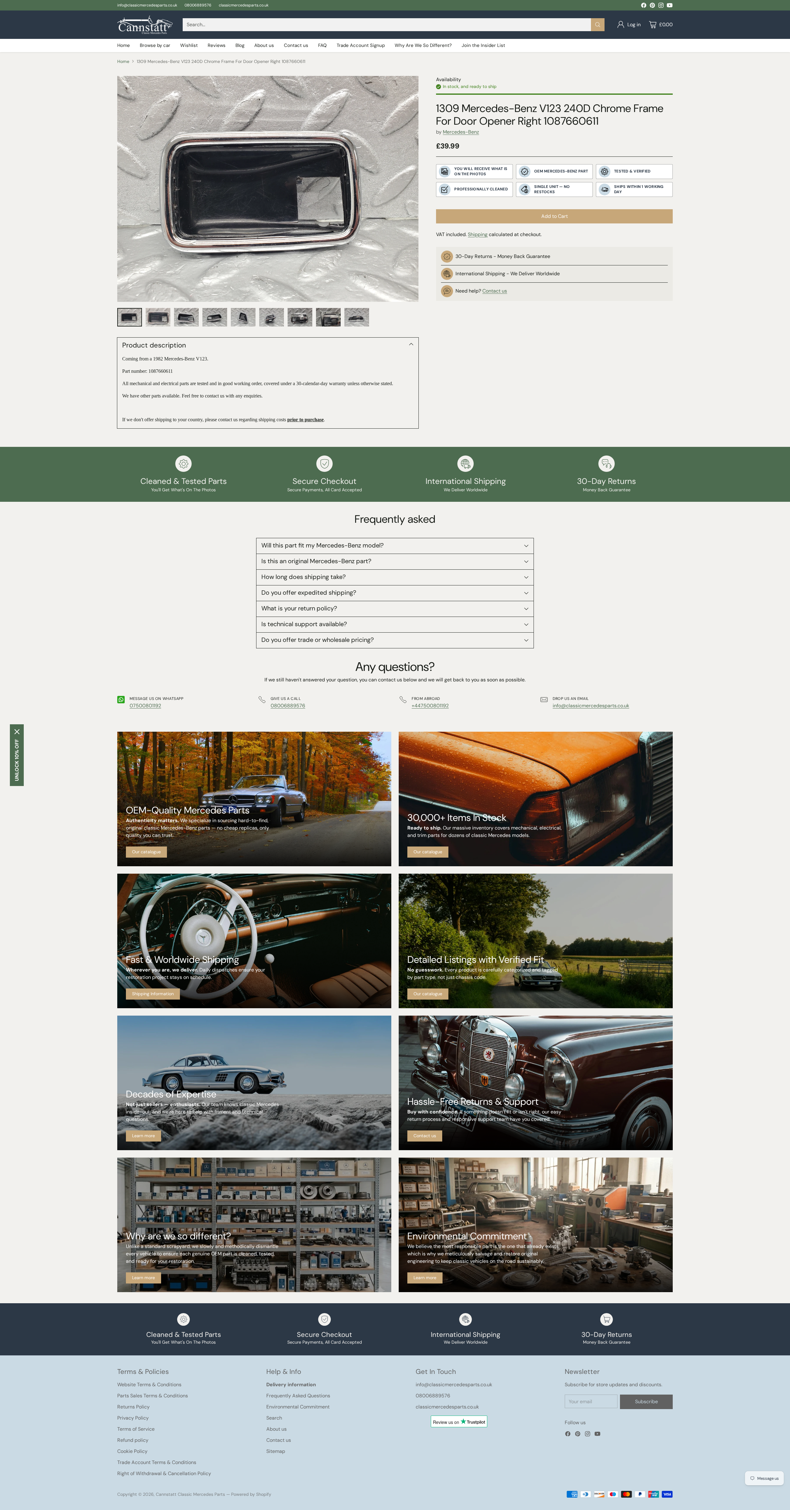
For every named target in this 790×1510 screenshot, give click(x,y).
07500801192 (145, 705)
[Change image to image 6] (271, 317)
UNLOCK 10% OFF (17, 760)
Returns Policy (133, 1407)
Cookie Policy (132, 1451)
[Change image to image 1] (129, 317)
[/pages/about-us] (254, 1083)
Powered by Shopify (251, 1494)
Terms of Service (136, 1429)
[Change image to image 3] (186, 317)
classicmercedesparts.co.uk (447, 1407)
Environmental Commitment (298, 1407)
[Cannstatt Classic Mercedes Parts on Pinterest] (652, 6)
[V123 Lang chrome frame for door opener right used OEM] (267, 189)
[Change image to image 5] (243, 317)
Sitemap (275, 1451)
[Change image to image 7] (300, 317)
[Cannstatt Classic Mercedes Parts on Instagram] (661, 6)
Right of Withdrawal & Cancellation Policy (164, 1473)
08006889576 (288, 705)
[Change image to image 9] (356, 317)
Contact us (494, 291)
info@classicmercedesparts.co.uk (591, 705)
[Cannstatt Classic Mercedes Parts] (145, 24)
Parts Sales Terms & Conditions (152, 1395)
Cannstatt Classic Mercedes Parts (190, 1494)
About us (276, 1429)
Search (274, 1418)
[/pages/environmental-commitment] (536, 1225)
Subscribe (646, 1401)
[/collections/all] (254, 799)
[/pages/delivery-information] (254, 941)
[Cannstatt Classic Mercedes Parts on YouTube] (670, 6)
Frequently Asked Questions (298, 1395)
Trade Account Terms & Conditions (156, 1462)
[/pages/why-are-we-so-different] (254, 1225)
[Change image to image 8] (328, 317)
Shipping (478, 234)
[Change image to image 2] (158, 317)
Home (123, 61)
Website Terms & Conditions (149, 1384)
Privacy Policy (133, 1418)
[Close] (17, 731)
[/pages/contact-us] (536, 1083)
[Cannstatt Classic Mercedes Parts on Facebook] (644, 6)
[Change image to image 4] (214, 317)
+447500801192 (430, 705)
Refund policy (132, 1440)
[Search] (598, 24)
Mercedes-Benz (461, 132)
